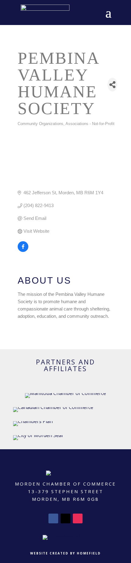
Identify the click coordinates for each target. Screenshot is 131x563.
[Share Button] (112, 84)
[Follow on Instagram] (78, 518)
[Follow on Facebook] (53, 518)
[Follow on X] (65, 518)
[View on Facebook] (23, 250)
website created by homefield (65, 553)
